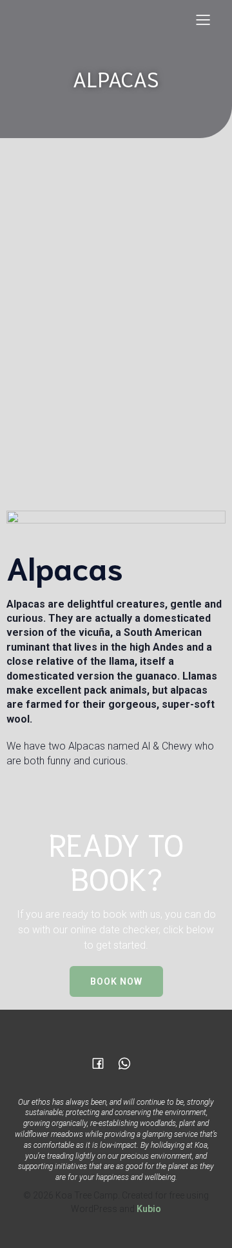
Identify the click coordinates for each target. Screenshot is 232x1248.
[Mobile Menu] (203, 19)
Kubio (149, 1209)
